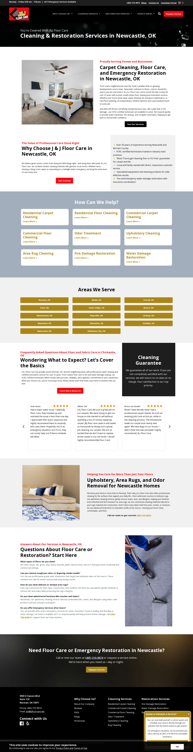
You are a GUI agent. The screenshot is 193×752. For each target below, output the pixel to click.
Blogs (77, 717)
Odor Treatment (116, 717)
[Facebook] (180, 3)
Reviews (78, 708)
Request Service (173, 14)
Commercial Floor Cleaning (121, 712)
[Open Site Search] (159, 14)
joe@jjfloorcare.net (35, 711)
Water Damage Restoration (155, 708)
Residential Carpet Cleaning (121, 704)
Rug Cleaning (114, 725)
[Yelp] (183, 3)
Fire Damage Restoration (154, 704)
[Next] (169, 426)
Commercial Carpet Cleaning (122, 708)
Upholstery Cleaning (118, 721)
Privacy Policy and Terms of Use (71, 748)
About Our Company (84, 704)
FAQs (76, 712)
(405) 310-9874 (143, 515)
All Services (79, 721)
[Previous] (24, 426)
